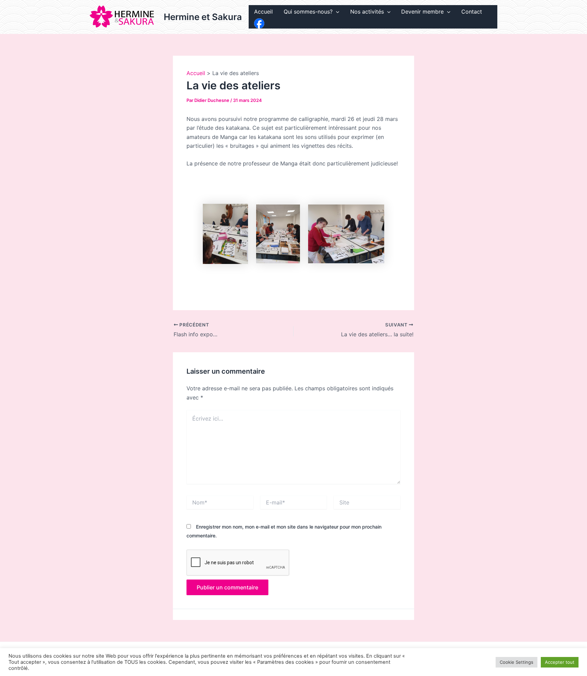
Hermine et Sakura (203, 17)
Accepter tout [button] (559, 662)
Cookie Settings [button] (516, 662)
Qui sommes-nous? (308, 11)
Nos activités (367, 11)
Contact (471, 11)
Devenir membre (422, 11)
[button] (336, 11)
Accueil (263, 11)
